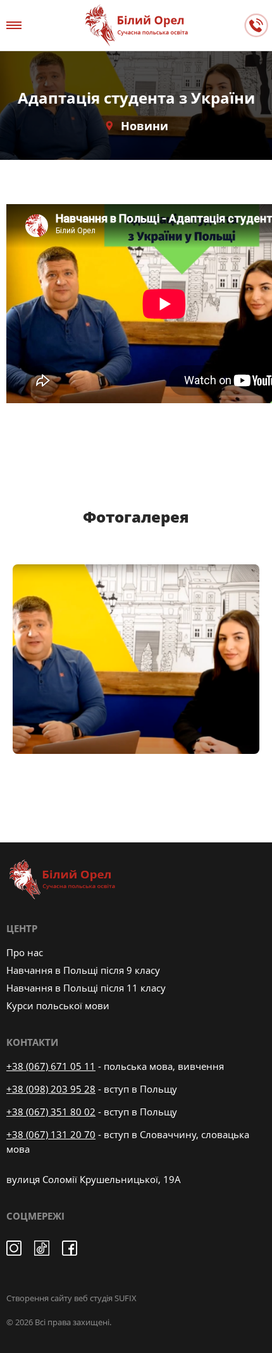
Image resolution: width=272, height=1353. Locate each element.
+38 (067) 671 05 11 (51, 1066)
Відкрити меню (15, 25)
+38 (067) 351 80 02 (51, 1111)
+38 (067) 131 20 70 (51, 1134)
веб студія (93, 1298)
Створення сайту (39, 1298)
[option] (136, 659)
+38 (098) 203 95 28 (51, 1089)
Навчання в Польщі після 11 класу (86, 987)
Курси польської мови (57, 1005)
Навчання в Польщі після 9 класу (83, 970)
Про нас (24, 952)
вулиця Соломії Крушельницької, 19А (93, 1179)
